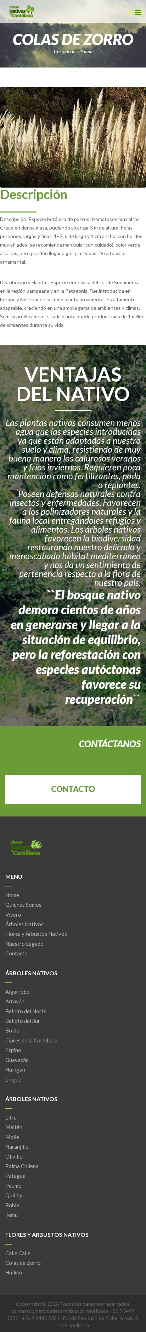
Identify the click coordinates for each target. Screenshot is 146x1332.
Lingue (13, 1079)
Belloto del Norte (25, 1011)
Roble (12, 1205)
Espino (13, 1050)
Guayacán (17, 1060)
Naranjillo (17, 1146)
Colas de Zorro (23, 1263)
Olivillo (14, 1156)
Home (12, 895)
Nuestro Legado (24, 943)
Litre (11, 1117)
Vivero (13, 914)
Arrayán (14, 1001)
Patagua (15, 1175)
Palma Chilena (22, 1166)
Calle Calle (17, 1253)
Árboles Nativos (24, 924)
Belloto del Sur (22, 1021)
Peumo (13, 1185)
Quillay (13, 1195)
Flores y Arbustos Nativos (36, 934)
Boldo (12, 1030)
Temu (11, 1215)
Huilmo (13, 1272)
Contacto (16, 953)
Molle (12, 1137)
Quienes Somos (23, 904)
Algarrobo (17, 991)
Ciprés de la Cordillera (31, 1040)
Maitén (13, 1127)
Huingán (15, 1069)
